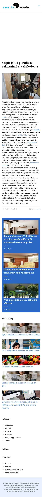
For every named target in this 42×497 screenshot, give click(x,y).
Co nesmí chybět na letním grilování (18, 367)
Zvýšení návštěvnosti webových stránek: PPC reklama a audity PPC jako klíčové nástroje (20, 405)
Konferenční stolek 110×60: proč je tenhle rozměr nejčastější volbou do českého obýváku (20, 239)
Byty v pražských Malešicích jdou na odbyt (21, 334)
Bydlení (38, 209)
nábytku (37, 130)
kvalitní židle (22, 135)
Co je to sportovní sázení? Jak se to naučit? (21, 351)
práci (4, 117)
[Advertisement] (21, 34)
